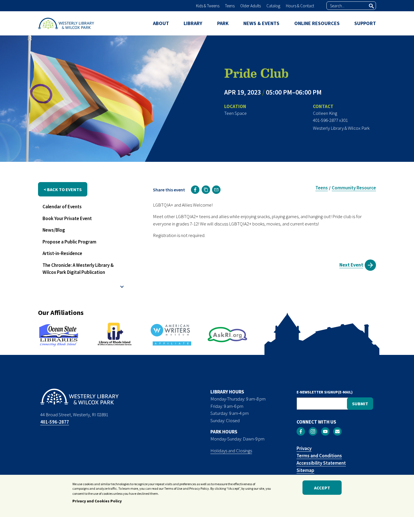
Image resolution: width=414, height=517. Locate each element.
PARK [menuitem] (223, 23)
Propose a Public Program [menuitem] (69, 242)
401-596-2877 (54, 422)
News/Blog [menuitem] (54, 230)
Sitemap (305, 470)
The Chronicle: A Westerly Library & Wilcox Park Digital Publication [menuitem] (78, 269)
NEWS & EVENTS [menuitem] (261, 23)
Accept (322, 488)
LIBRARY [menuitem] (193, 23)
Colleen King (325, 113)
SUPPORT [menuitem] (365, 23)
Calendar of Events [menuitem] (62, 206)
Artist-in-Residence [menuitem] (62, 253)
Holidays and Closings (231, 450)
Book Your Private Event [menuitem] (67, 218)
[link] (195, 189)
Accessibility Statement (321, 463)
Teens (230, 5)
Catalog (273, 5)
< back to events (63, 189)
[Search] (371, 6)
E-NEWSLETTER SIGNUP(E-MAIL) (325, 392)
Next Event (351, 265)
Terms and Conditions (319, 456)
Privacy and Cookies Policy (97, 500)
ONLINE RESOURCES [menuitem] (317, 23)
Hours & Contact (300, 5)
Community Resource (354, 188)
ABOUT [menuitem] (161, 23)
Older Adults (250, 5)
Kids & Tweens (207, 5)
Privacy (304, 448)
